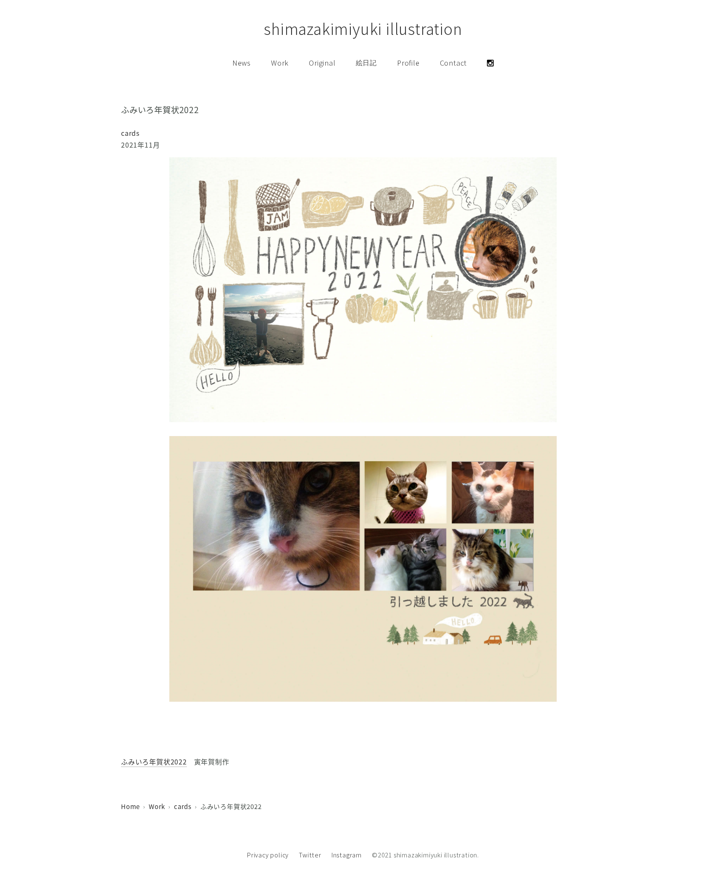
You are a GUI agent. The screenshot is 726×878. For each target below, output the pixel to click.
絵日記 (366, 62)
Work (280, 63)
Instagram (346, 855)
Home (130, 806)
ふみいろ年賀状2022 (154, 761)
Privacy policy (268, 855)
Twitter (310, 855)
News (241, 63)
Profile (408, 63)
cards (130, 133)
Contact (453, 63)
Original (322, 63)
